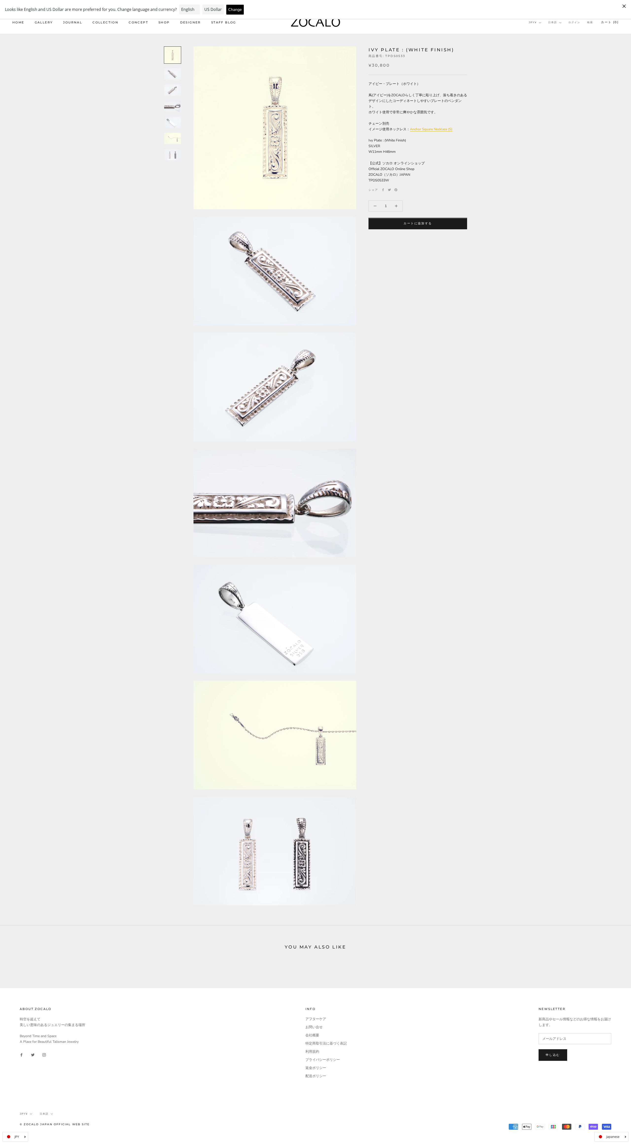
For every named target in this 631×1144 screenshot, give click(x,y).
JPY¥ (533, 22)
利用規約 (312, 1051)
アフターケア (315, 1019)
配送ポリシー (315, 1076)
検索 (590, 22)
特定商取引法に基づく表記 (326, 1043)
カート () (610, 22)
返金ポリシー (315, 1068)
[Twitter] (389, 189)
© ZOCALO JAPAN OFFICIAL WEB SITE (54, 1124)
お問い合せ (314, 1027)
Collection (105, 22)
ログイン (574, 22)
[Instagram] (44, 1054)
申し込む (553, 1055)
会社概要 (312, 1035)
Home (18, 22)
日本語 (552, 22)
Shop (164, 22)
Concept (138, 22)
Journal (72, 22)
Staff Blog (223, 22)
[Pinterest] (395, 189)
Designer (190, 22)
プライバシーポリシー (322, 1059)
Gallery (44, 22)
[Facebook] (383, 189)
